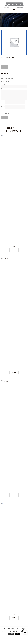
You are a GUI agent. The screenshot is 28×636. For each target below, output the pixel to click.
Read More (11, 633)
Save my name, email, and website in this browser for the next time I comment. (14, 112)
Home (6, 21)
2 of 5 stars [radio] (4, 86)
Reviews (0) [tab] (4, 67)
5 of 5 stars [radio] (10, 86)
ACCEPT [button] (17, 633)
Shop (10, 21)
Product (14, 246)
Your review (4, 88)
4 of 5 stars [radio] (8, 86)
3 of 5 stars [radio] (6, 86)
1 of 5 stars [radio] (2, 86)
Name (3, 101)
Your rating (4, 84)
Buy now (14, 249)
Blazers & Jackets (17, 21)
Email (3, 106)
